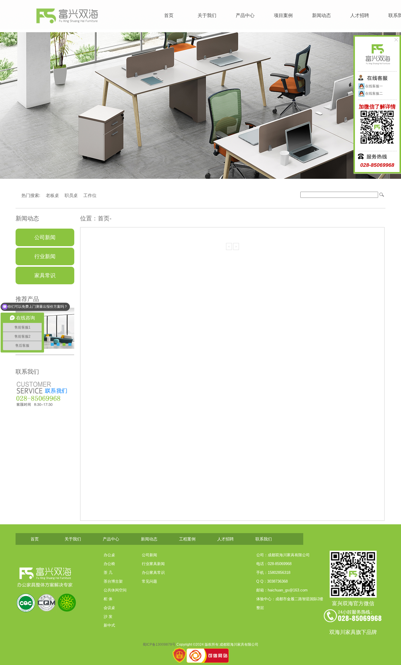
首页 (168, 15)
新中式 (109, 625)
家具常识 (44, 275)
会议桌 (109, 608)
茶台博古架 (113, 581)
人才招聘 (359, 15)
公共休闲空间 (115, 590)
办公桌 (109, 555)
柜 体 (108, 599)
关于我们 (207, 15)
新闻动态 (321, 15)
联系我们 (263, 539)
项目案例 (283, 15)
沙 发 (108, 616)
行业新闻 (44, 256)
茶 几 (108, 572)
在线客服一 (374, 86)
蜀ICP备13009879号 (159, 644)
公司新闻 (44, 237)
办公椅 (109, 564)
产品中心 (245, 15)
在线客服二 (374, 93)
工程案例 (187, 539)
